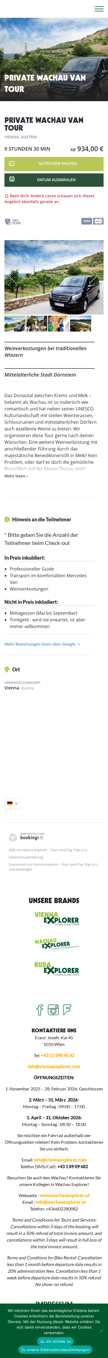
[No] (101, 1331)
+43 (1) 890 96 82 (57, 1055)
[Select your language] (12, 803)
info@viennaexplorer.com (54, 1066)
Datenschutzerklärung (26, 857)
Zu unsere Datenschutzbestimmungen (55, 1349)
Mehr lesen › (16, 476)
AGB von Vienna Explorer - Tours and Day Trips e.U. (48, 850)
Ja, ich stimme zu (55, 1341)
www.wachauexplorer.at (64, 1195)
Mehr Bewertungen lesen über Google (40, 644)
